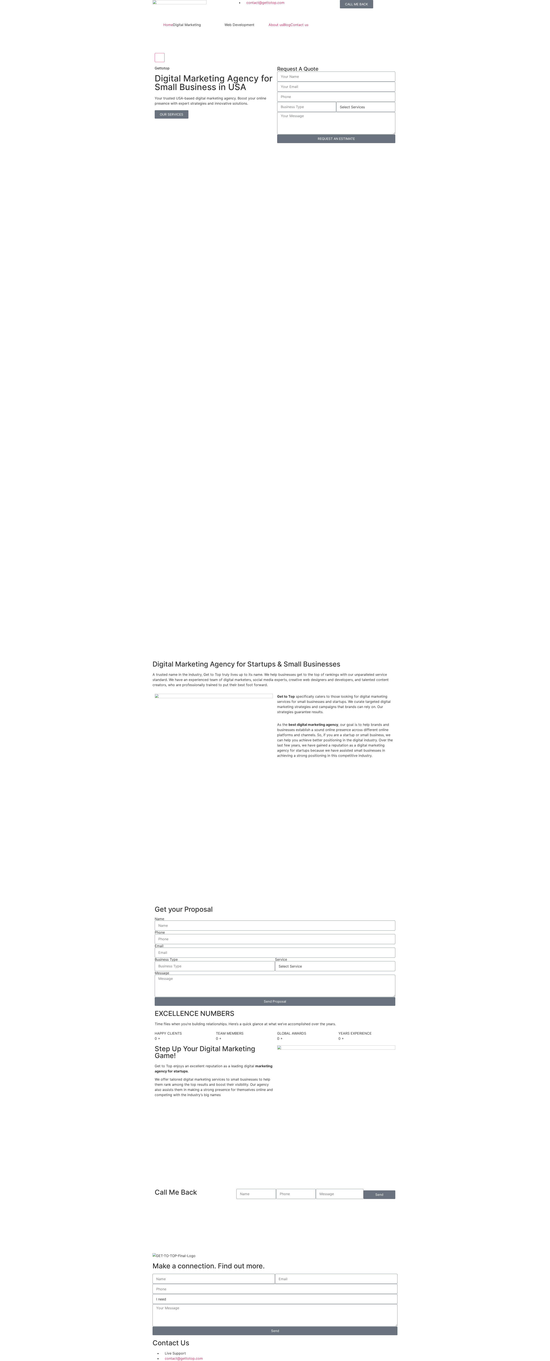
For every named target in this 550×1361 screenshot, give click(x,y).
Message (162, 973)
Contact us (299, 25)
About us (276, 25)
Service (281, 959)
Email (159, 946)
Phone (160, 932)
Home (168, 25)
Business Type (166, 959)
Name (159, 919)
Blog (286, 25)
